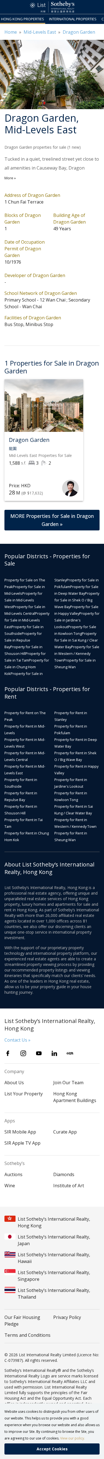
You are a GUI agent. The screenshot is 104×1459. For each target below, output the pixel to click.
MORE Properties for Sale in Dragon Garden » (52, 520)
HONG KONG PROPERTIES (22, 18)
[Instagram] (23, 1053)
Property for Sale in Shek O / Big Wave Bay (76, 600)
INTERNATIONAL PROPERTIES (73, 18)
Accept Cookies (52, 1448)
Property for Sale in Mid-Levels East (26, 620)
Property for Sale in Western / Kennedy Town (76, 653)
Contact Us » (17, 1040)
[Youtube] (38, 1053)
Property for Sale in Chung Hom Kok (26, 667)
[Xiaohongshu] (69, 1053)
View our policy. (72, 1438)
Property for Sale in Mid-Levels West (23, 600)
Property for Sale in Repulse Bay (23, 640)
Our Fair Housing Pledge (22, 1320)
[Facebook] (7, 1053)
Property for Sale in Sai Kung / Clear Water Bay (76, 640)
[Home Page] (52, 7)
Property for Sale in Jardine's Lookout (77, 620)
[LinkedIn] (54, 1053)
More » (10, 177)
